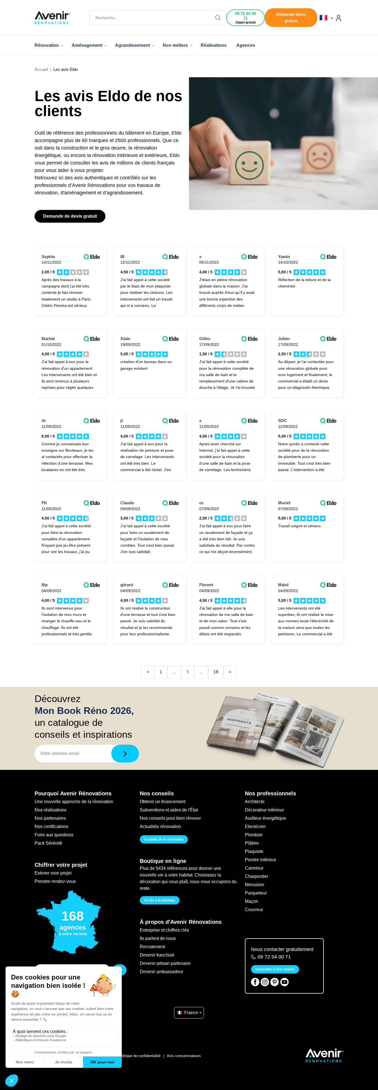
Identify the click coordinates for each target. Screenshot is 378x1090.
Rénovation (47, 45)
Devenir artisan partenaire (165, 963)
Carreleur (254, 868)
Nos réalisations (50, 810)
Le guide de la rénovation (163, 839)
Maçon (251, 901)
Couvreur (254, 909)
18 (215, 672)
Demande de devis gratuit (70, 216)
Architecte (255, 801)
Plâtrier (252, 843)
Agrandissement (133, 45)
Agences (245, 45)
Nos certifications (51, 826)
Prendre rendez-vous (55, 881)
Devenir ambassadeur (161, 971)
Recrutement (152, 946)
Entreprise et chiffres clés (164, 930)
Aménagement (87, 45)
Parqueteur (256, 893)
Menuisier (254, 884)
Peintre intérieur (260, 859)
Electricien (255, 826)
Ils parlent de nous (158, 938)
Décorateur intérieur (264, 810)
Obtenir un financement (162, 801)
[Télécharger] (125, 753)
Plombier (254, 834)
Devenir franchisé (157, 955)
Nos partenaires (50, 818)
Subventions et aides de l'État (169, 810)
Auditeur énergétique (265, 818)
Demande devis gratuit (291, 17)
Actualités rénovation (160, 826)
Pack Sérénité (48, 843)
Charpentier (256, 876)
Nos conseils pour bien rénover (170, 818)
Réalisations (214, 45)
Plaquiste (254, 851)
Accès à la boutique (159, 900)
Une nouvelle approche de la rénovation (74, 801)
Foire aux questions (54, 834)
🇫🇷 (324, 17)
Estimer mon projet (53, 873)
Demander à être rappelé (275, 969)
